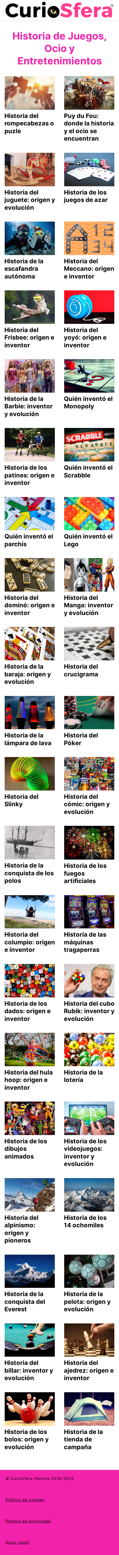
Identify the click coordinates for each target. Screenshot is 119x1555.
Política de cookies (25, 1499)
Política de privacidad (28, 1521)
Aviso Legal (17, 1542)
